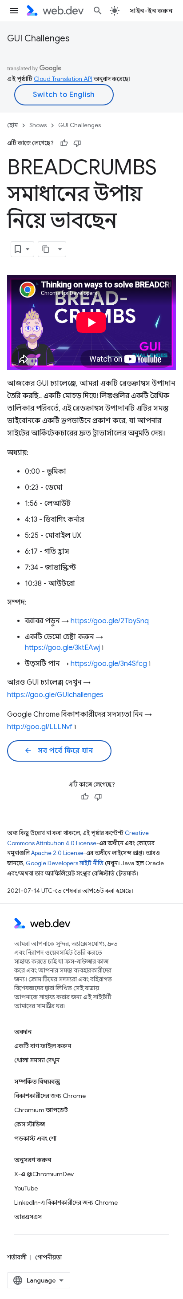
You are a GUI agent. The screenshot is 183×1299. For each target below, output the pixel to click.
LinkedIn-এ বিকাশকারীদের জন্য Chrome (66, 1202)
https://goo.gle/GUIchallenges (55, 694)
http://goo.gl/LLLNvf (39, 726)
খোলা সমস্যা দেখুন (37, 1060)
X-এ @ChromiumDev (44, 1174)
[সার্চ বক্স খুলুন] (97, 10)
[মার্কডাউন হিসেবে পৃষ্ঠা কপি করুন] (46, 249)
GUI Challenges (38, 38)
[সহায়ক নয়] (77, 143)
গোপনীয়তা (48, 1257)
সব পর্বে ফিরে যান (58, 750)
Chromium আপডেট (41, 1110)
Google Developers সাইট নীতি (64, 863)
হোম (12, 125)
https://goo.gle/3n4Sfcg (109, 663)
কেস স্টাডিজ (29, 1124)
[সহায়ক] (64, 143)
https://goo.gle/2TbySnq (110, 621)
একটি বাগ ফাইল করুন (42, 1046)
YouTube (26, 1188)
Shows (38, 125)
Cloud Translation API (63, 79)
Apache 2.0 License (57, 853)
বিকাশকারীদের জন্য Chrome (50, 1096)
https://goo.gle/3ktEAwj (62, 647)
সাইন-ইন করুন (151, 11)
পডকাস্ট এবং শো (35, 1138)
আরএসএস (28, 1217)
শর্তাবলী (17, 1257)
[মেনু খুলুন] (14, 10)
